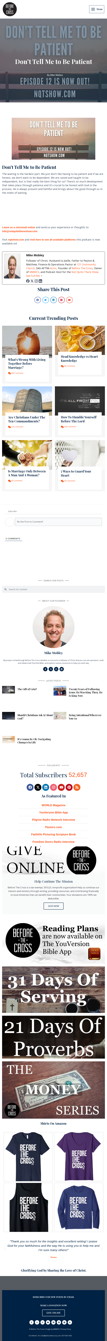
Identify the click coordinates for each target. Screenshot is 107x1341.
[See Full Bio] (41, 276)
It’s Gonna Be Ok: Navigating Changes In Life (34, 740)
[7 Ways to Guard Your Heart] (80, 454)
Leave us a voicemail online (18, 227)
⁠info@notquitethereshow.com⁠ (19, 231)
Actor (53, 268)
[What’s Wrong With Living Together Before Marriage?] (27, 341)
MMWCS (34, 272)
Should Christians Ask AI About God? (35, 716)
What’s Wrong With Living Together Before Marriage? (27, 363)
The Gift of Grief (27, 689)
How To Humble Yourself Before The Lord (78, 419)
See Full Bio (33, 275)
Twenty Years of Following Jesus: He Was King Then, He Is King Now (86, 692)
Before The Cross (82, 268)
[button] (37, 300)
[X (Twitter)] (32, 281)
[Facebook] (28, 281)
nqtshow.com (16, 239)
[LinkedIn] (40, 281)
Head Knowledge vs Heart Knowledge (79, 358)
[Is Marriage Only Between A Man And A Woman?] (27, 454)
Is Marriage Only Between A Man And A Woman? (27, 473)
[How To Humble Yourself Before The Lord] (80, 400)
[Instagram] (36, 281)
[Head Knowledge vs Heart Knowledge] (80, 340)
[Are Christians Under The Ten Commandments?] (27, 400)
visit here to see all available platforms (53, 239)
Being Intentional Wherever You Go (85, 716)
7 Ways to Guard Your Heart (76, 473)
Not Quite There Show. (85, 272)
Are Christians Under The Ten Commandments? (26, 419)
